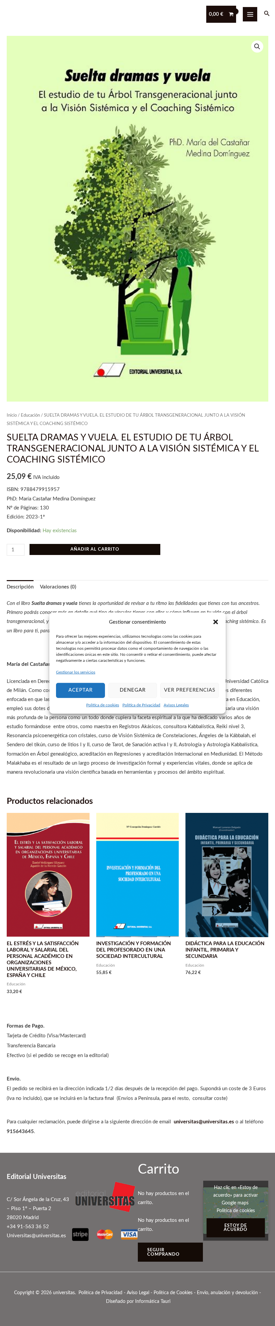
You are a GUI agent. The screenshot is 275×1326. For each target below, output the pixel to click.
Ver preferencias (189, 690)
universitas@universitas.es (204, 1121)
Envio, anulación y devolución (227, 1292)
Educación (30, 415)
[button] (215, 622)
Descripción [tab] (20, 586)
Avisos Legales (176, 705)
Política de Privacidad (141, 705)
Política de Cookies (173, 1292)
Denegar (133, 690)
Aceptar (80, 690)
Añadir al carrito (94, 549)
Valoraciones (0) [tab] (58, 586)
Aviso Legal (138, 1292)
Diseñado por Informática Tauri (138, 1301)
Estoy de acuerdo (236, 1228)
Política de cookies (102, 705)
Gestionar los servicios (75, 672)
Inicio (12, 415)
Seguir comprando (163, 1252)
